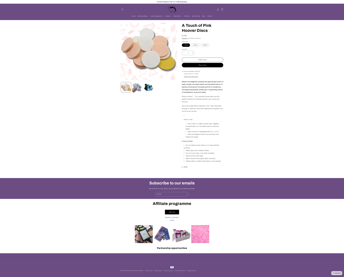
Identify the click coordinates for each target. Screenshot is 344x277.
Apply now (172, 212)
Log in (172, 220)
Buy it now (202, 65)
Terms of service (168, 270)
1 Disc (186, 45)
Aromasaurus (128, 270)
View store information (191, 76)
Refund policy (158, 270)
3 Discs (205, 45)
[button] (122, 9)
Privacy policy (149, 270)
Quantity (184, 49)
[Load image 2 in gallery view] (137, 87)
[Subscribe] (187, 194)
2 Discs (195, 45)
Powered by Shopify (137, 270)
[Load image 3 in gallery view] (149, 87)
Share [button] (185, 167)
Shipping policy (192, 270)
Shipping (184, 38)
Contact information (180, 270)
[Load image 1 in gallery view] (126, 87)
